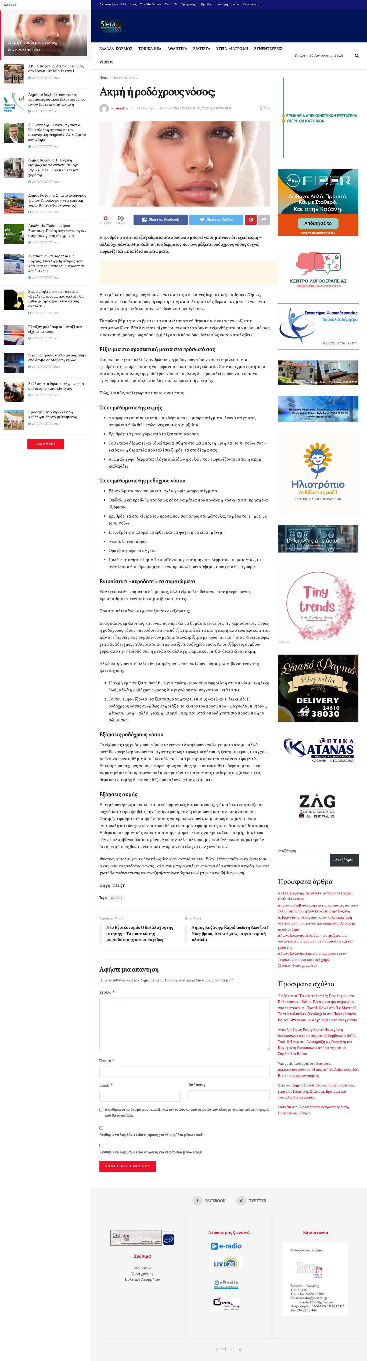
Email (106, 1085)
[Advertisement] (197, 273)
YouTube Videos (151, 4)
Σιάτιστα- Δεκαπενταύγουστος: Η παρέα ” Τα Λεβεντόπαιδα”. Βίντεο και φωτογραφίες (318, 1069)
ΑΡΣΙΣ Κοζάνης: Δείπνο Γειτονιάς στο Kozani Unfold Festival (56, 69)
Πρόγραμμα (189, 4)
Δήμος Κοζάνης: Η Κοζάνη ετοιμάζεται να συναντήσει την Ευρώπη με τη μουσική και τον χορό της (53, 168)
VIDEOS (106, 62)
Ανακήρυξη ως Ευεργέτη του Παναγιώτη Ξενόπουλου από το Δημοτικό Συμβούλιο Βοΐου (315, 1048)
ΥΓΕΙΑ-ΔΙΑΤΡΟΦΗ (232, 49)
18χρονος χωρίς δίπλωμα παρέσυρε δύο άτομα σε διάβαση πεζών (57, 358)
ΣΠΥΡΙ (116, 898)
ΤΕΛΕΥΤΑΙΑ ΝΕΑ (124, 78)
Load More (45, 444)
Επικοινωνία (253, 4)
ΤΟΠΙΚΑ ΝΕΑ (149, 49)
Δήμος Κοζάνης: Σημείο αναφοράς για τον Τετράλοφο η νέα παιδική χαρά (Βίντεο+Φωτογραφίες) (57, 200)
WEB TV (171, 4)
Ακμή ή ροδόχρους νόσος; (32, 42)
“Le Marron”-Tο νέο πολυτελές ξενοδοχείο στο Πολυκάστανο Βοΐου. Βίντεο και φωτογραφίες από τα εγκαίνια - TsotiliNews (316, 1002)
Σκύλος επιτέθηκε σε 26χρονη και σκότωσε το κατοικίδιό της (56, 386)
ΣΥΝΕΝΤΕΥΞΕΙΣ (268, 49)
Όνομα (106, 1061)
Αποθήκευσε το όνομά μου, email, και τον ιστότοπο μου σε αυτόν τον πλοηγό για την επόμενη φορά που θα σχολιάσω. (187, 1112)
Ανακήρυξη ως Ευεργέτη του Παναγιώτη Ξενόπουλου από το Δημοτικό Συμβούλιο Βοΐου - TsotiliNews (318, 1036)
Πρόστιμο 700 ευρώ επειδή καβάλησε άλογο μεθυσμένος (52, 415)
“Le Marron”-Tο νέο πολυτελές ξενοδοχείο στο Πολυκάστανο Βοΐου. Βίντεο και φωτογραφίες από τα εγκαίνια (317, 1014)
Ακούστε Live (108, 4)
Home (103, 78)
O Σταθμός (129, 4)
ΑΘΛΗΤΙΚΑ (177, 49)
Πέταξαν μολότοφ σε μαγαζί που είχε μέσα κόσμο (55, 329)
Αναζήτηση (287, 851)
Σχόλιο (107, 992)
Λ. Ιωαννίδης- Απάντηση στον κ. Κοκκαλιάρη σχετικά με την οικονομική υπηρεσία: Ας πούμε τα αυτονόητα (57, 133)
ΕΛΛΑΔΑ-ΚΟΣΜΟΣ (115, 49)
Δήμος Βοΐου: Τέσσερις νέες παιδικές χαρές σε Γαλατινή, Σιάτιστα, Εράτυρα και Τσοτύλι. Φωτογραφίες (316, 1091)
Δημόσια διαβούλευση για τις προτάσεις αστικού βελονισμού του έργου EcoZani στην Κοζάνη (57, 99)
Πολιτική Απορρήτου (142, 1279)
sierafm (122, 108)
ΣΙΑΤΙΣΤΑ (201, 49)
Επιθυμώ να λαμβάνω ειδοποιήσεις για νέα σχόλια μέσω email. (151, 1135)
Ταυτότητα (142, 1267)
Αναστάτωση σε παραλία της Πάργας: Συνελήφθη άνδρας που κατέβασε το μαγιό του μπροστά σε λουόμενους (56, 264)
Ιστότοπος (197, 1085)
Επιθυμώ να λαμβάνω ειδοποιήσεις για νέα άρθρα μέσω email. (151, 1152)
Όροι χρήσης (142, 1273)
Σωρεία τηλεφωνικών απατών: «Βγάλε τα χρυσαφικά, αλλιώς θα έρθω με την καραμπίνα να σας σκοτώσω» (56, 299)
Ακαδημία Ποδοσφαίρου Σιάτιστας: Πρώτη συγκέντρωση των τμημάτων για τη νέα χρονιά (57, 230)
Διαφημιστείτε (228, 4)
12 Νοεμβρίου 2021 (152, 108)
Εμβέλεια (208, 4)
